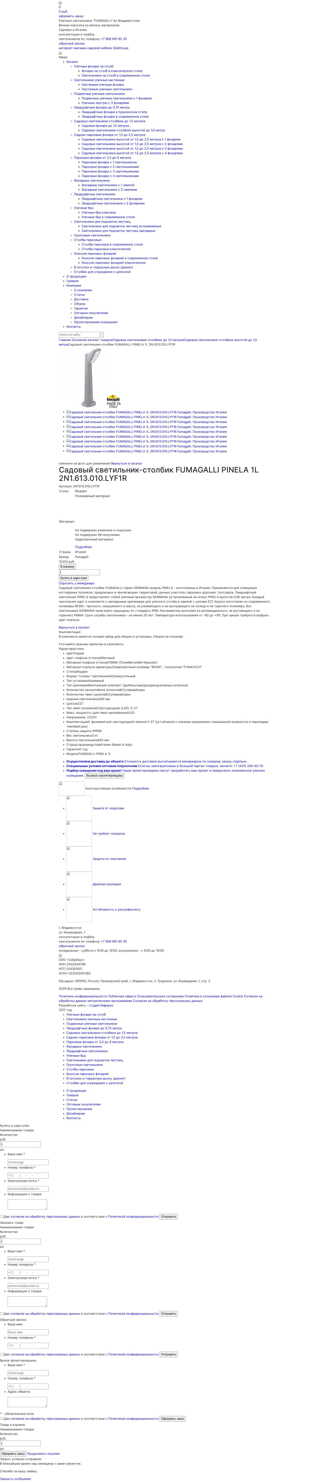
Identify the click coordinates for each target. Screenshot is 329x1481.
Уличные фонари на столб (93, 66)
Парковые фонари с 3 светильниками (110, 171)
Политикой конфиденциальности (133, 1216)
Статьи (79, 294)
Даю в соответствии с (80, 1216)
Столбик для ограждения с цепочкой (102, 272)
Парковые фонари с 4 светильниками (110, 176)
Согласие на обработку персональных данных (168, 1001)
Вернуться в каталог (126, 463)
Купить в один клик (73, 578)
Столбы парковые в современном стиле (112, 244)
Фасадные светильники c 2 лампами (109, 189)
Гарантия (81, 308)
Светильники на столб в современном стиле (116, 75)
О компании (83, 290)
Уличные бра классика (99, 212)
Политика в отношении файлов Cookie (214, 996)
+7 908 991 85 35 (114, 39)
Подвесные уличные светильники (99, 94)
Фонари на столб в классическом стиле (112, 71)
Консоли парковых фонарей (95, 253)
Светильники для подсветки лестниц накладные (118, 231)
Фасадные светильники (92, 180)
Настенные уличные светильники (107, 89)
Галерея (72, 281)
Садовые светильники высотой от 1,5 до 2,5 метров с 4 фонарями (132, 153)
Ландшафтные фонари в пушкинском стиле (114, 112)
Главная (65, 340)
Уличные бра (83, 208)
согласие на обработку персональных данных (45, 1216)
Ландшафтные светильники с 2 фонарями (113, 203)
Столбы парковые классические (106, 249)
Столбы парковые (87, 240)
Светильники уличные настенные (99, 80)
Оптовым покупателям (91, 313)
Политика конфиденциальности (83, 996)
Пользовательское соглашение (160, 996)
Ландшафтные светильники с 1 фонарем (112, 199)
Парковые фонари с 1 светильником (109, 162)
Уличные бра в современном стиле (108, 217)
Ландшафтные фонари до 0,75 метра (101, 107)
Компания (73, 285)
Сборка (79, 304)
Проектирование (79, 1109)
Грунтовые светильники (92, 235)
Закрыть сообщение (15, 1479)
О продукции (76, 276)
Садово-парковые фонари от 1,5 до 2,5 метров (109, 135)
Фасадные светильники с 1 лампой (108, 185)
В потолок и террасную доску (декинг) (103, 267)
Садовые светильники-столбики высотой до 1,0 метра (123, 130)
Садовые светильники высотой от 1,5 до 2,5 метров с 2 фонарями (132, 144)
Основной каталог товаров (92, 340)
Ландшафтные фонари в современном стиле (115, 116)
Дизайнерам (83, 317)
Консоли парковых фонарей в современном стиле (120, 258)
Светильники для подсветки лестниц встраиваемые (121, 226)
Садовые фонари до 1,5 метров (105, 125)
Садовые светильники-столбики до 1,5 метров (109, 121)
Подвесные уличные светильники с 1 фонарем (117, 98)
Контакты (73, 326)
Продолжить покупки (43, 1454)
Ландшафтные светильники (94, 194)
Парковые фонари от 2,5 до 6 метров (102, 157)
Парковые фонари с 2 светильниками (110, 167)
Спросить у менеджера (76, 583)
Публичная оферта (122, 996)
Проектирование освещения (95, 322)
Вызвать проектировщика (104, 775)
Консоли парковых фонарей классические (114, 262)
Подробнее (83, 547)
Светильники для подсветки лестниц (102, 221)
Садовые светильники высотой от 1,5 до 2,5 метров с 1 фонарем (131, 139)
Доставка (81, 299)
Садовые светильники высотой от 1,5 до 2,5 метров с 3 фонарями (132, 148)
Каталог (72, 62)
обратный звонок (72, 43)
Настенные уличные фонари (103, 84)
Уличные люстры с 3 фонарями (105, 103)
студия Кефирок (101, 1005)
